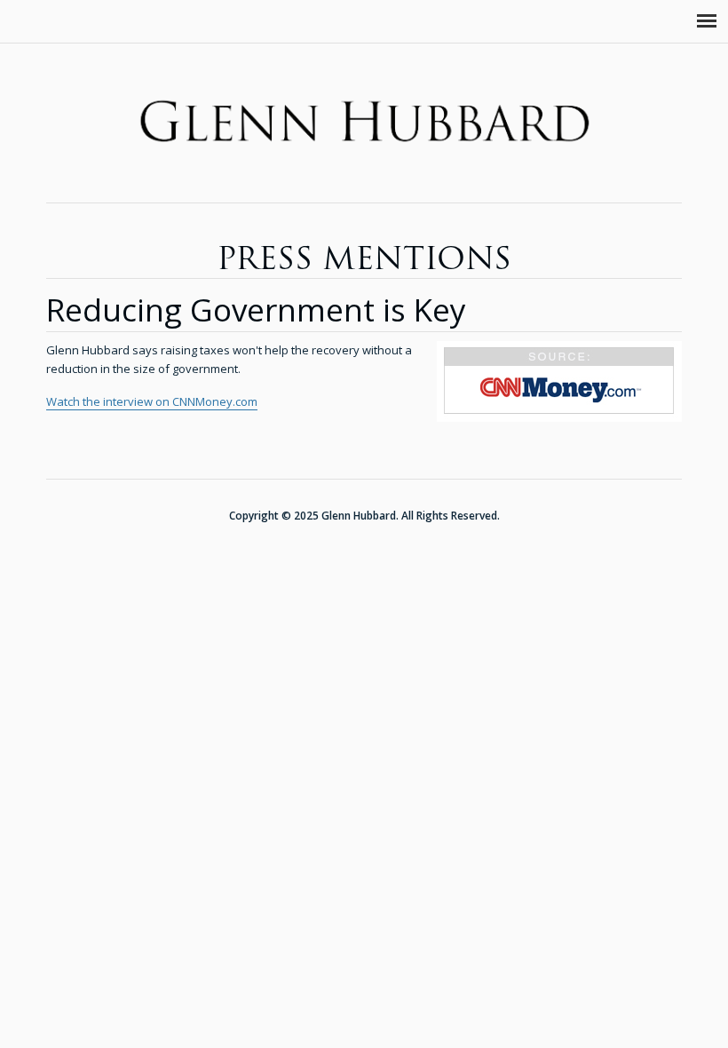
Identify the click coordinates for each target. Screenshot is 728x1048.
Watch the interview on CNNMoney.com (151, 401)
